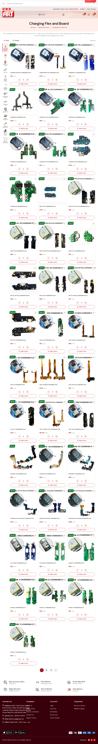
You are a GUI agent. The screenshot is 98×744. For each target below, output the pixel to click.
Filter (7, 40)
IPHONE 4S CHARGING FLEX (48, 474)
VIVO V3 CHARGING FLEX (17, 384)
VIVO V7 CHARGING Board (17, 429)
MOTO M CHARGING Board (18, 340)
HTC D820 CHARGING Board (18, 563)
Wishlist (82, 9)
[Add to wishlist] (35, 45)
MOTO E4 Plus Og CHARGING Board (79, 206)
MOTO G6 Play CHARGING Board (78, 295)
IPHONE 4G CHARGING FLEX (18, 474)
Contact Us (29, 715)
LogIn (51, 705)
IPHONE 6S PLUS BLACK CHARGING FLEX (22, 518)
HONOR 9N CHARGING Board (18, 206)
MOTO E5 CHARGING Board (18, 251)
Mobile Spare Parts (44, 27)
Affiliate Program (79, 709)
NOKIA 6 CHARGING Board (76, 607)
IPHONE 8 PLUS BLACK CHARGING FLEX (80, 518)
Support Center (31, 718)
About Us (29, 705)
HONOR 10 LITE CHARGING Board (49, 117)
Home (34, 27)
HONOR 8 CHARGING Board (18, 162)
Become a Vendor (79, 705)
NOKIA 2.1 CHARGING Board (76, 563)
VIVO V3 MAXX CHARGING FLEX (48, 384)
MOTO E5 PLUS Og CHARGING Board (50, 251)
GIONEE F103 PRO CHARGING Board (20, 72)
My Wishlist (53, 712)
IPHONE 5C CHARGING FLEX (77, 474)
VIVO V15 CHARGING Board (47, 340)
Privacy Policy (30, 709)
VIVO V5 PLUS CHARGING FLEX (77, 384)
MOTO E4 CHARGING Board (48, 206)
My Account (54, 715)
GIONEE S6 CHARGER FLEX (18, 117)
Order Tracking (91, 9)
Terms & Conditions (32, 712)
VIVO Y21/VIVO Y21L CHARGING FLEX (50, 429)
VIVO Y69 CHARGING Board (76, 429)
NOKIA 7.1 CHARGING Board (18, 652)
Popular (17, 40)
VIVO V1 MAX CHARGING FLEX (77, 340)
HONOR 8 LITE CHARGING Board (49, 162)
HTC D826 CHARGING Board (48, 563)
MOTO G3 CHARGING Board (77, 251)
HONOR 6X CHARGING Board (77, 117)
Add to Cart (24, 84)
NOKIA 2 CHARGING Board (17, 607)
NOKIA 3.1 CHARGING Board (47, 607)
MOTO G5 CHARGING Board (48, 295)
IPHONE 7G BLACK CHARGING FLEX (50, 518)
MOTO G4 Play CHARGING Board (19, 295)
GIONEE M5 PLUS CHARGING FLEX (49, 72)
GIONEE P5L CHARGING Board (77, 72)
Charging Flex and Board (59, 27)
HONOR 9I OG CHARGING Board (78, 162)
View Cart (53, 709)
